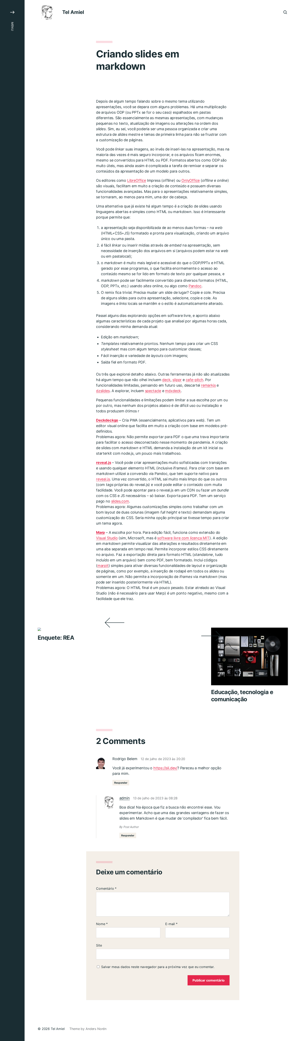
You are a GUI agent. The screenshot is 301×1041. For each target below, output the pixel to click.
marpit (103, 565)
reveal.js (103, 479)
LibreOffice (136, 180)
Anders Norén (96, 1029)
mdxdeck (173, 391)
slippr (177, 380)
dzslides (103, 391)
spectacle (153, 391)
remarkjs (208, 385)
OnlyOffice (190, 180)
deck (166, 380)
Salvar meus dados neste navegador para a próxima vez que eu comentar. (157, 967)
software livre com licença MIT (183, 538)
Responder (120, 782)
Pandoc (195, 286)
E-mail (171, 924)
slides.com (120, 501)
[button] (12, 520)
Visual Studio (107, 538)
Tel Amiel (73, 12)
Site (99, 945)
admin (124, 798)
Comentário (106, 888)
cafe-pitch (194, 380)
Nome (102, 924)
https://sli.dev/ (165, 768)
